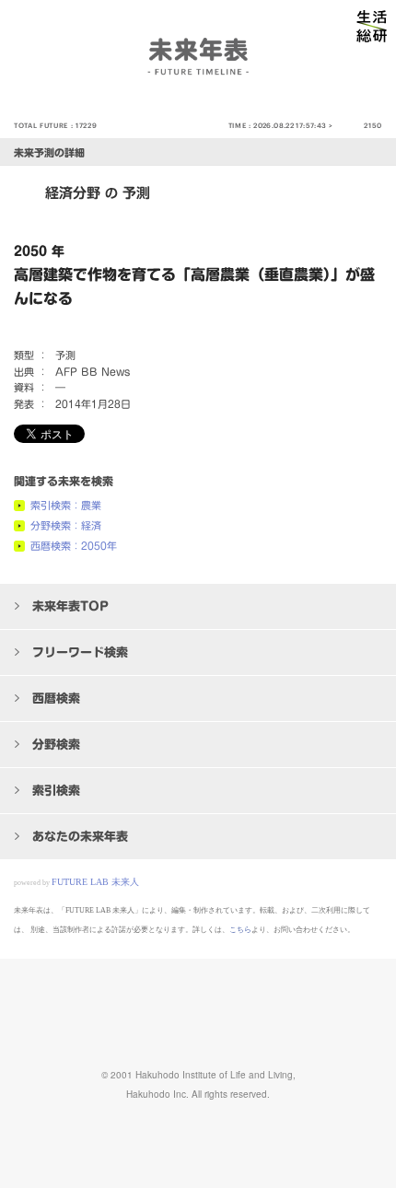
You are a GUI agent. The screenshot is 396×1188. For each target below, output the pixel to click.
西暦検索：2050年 (73, 546)
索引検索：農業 (65, 505)
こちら (240, 930)
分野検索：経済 (65, 525)
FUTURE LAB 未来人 (95, 882)
